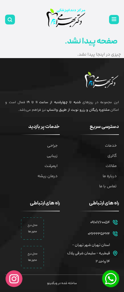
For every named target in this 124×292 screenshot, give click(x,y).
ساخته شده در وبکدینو (62, 283)
